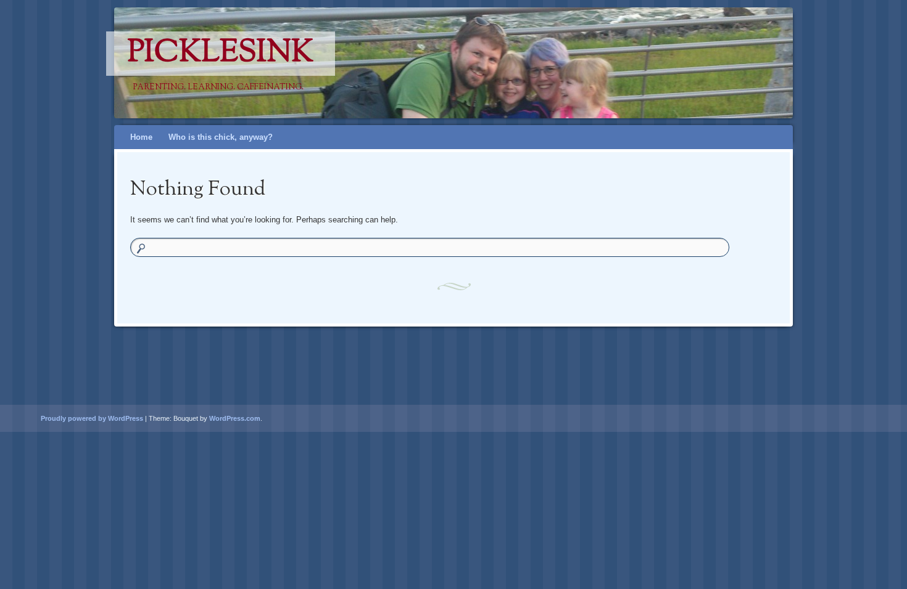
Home (141, 137)
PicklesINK (220, 53)
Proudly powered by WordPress (92, 418)
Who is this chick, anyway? (220, 137)
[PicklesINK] (477, 62)
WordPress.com (234, 418)
